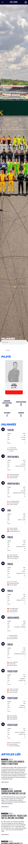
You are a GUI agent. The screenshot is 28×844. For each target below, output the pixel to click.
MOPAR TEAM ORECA (13, 484)
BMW (9, 510)
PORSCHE (10, 537)
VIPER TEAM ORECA (13, 457)
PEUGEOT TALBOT (12, 671)
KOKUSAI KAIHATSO (13, 618)
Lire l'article (5, 782)
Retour (8, 350)
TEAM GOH (10, 430)
